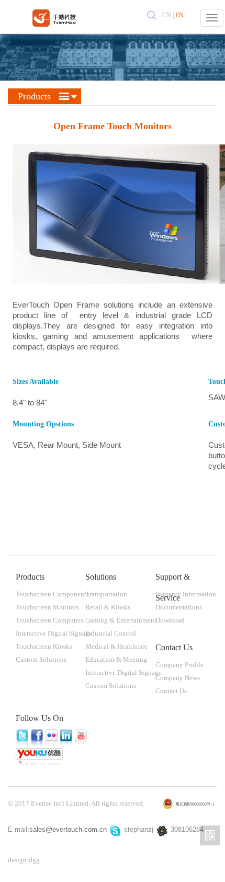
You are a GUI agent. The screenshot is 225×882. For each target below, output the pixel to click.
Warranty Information (185, 594)
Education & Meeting (116, 659)
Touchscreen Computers (50, 620)
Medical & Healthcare (116, 646)
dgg (34, 860)
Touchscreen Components (52, 594)
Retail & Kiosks (107, 607)
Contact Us (171, 691)
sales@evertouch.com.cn (68, 829)
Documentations (178, 607)
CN (166, 15)
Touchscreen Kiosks (44, 646)
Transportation (106, 594)
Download (170, 620)
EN (179, 15)
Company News (177, 678)
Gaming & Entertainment (120, 620)
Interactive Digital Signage (54, 633)
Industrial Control (110, 633)
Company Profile (179, 665)
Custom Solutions (41, 659)
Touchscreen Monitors (47, 607)
